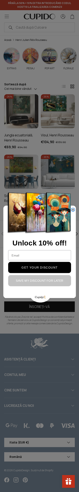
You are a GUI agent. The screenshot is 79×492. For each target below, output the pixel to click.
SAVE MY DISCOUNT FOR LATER (39, 280)
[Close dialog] (73, 209)
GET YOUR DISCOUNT (39, 267)
